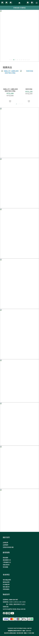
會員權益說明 (7, 580)
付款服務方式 (7, 562)
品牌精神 (5, 545)
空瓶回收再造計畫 (8, 547)
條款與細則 (6, 589)
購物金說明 (6, 582)
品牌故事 (5, 542)
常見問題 (5, 567)
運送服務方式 (7, 560)
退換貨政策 (6, 565)
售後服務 (5, 558)
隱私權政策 (6, 587)
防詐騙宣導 (6, 584)
